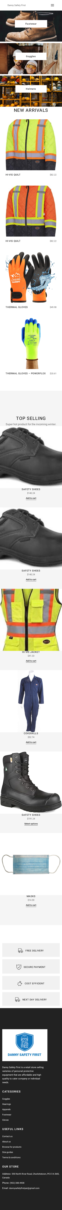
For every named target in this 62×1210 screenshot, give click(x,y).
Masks (31, 896)
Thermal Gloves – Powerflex (26, 373)
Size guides (7, 1152)
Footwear (6, 1114)
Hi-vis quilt (13, 175)
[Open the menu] (52, 5)
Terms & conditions (11, 1157)
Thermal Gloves (17, 307)
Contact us (7, 1136)
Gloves (5, 1120)
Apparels (6, 1109)
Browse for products (11, 1147)
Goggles (6, 1098)
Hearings (6, 1104)
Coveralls (31, 733)
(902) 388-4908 (17, 1183)
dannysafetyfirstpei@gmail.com (24, 1188)
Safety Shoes (31, 489)
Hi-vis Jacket (31, 652)
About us (6, 1141)
